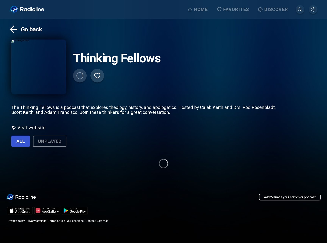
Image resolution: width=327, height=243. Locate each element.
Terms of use (56, 221)
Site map (102, 221)
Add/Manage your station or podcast (290, 197)
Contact (91, 221)
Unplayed (49, 141)
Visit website (31, 127)
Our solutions (75, 221)
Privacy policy (16, 221)
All (20, 141)
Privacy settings (36, 221)
